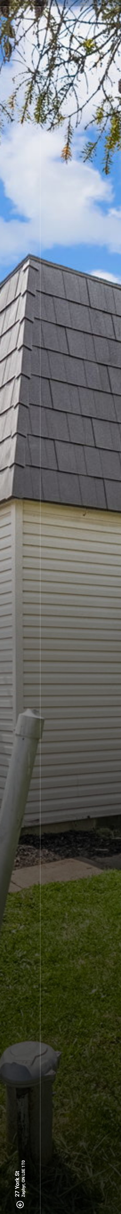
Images (83, 3)
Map (102, 3)
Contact (111, 3)
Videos (94, 3)
